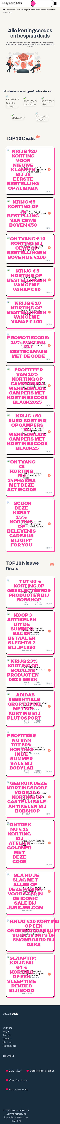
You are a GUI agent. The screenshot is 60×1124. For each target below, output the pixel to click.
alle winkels (8, 1055)
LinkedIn (7, 1038)
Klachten (7, 1042)
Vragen (6, 1031)
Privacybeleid (9, 1045)
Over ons (7, 1027)
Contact (7, 1034)
